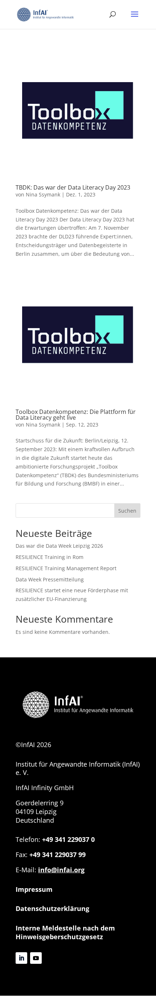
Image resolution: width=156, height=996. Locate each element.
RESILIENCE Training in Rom (49, 557)
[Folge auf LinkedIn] (21, 958)
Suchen (127, 510)
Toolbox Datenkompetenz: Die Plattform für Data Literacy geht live (76, 414)
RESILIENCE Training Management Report (66, 568)
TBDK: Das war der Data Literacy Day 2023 (73, 187)
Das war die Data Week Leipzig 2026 (59, 545)
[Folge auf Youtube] (36, 958)
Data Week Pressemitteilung (50, 579)
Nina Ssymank (43, 194)
